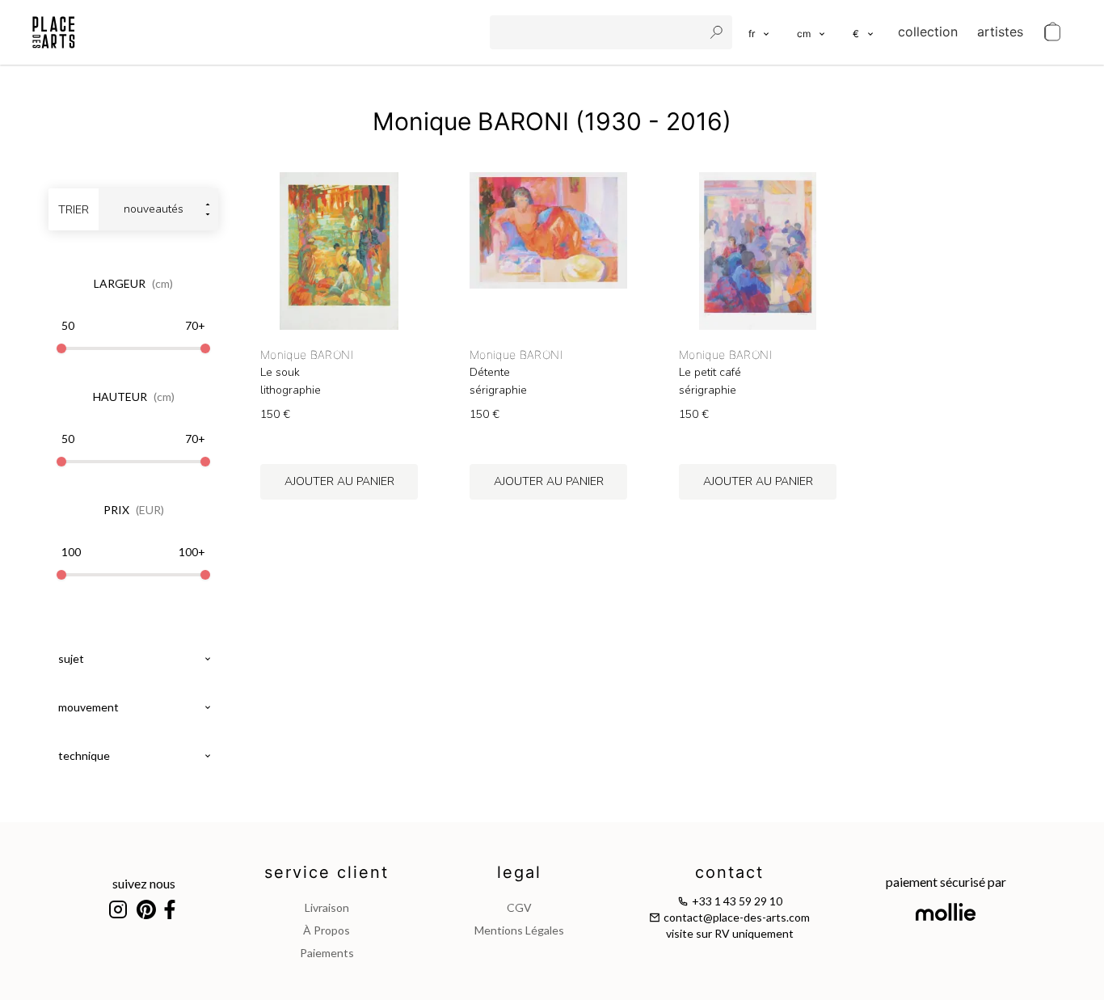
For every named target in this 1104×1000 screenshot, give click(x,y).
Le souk (280, 372)
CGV (519, 907)
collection (928, 31)
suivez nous (143, 883)
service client (326, 872)
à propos (326, 930)
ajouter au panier (339, 481)
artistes (1000, 31)
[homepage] (53, 32)
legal (519, 872)
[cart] (1052, 32)
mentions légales (519, 930)
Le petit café (710, 372)
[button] (812, 32)
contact (729, 872)
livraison (327, 907)
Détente (490, 372)
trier (73, 209)
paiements (327, 953)
